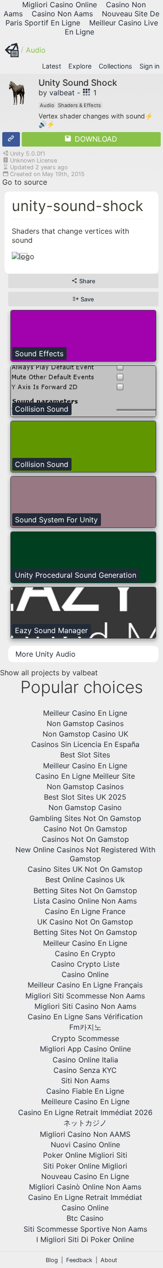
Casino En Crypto (85, 953)
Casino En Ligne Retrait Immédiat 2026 (85, 1112)
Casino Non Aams (62, 13)
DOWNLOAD (94, 138)
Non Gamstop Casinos (85, 723)
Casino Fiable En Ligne (85, 1091)
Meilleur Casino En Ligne (85, 713)
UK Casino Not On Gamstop (85, 921)
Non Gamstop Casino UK (85, 733)
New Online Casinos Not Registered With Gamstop (85, 854)
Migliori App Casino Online (85, 1048)
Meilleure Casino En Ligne (85, 1101)
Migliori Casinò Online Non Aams (85, 1186)
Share (87, 281)
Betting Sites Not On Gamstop (85, 890)
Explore (79, 66)
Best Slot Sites (85, 754)
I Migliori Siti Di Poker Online (85, 1239)
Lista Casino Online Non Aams (85, 900)
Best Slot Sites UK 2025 (85, 796)
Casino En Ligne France (85, 911)
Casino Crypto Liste (85, 963)
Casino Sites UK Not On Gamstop (85, 869)
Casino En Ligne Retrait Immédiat (85, 1197)
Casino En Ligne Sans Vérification (85, 1016)
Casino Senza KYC (85, 1070)
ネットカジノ (85, 1122)
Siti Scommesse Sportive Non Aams (85, 1229)
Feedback (79, 1260)
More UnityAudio (45, 654)
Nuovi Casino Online (85, 1144)
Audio (36, 49)
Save (86, 299)
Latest (51, 66)
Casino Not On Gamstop (85, 828)
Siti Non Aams (85, 1080)
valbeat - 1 (72, 92)
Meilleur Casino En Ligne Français (85, 984)
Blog (52, 1260)
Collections (115, 66)
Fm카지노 (85, 1027)
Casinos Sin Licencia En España (85, 744)
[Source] (11, 139)
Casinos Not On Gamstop (85, 839)
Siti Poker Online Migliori (85, 1165)
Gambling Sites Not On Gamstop (85, 818)
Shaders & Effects (79, 105)
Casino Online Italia (85, 1059)
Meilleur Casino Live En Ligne (111, 27)
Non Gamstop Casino (85, 807)
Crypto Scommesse (85, 1038)
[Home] (12, 50)
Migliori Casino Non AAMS (85, 1134)
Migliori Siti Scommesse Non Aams (85, 995)
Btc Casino (85, 1218)
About (109, 1260)
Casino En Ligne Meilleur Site (85, 776)
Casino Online (85, 974)
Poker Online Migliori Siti (85, 1155)
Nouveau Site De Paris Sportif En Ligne (82, 18)
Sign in (149, 66)
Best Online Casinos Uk (85, 879)
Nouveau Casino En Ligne (85, 1176)
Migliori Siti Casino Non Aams (85, 1006)
